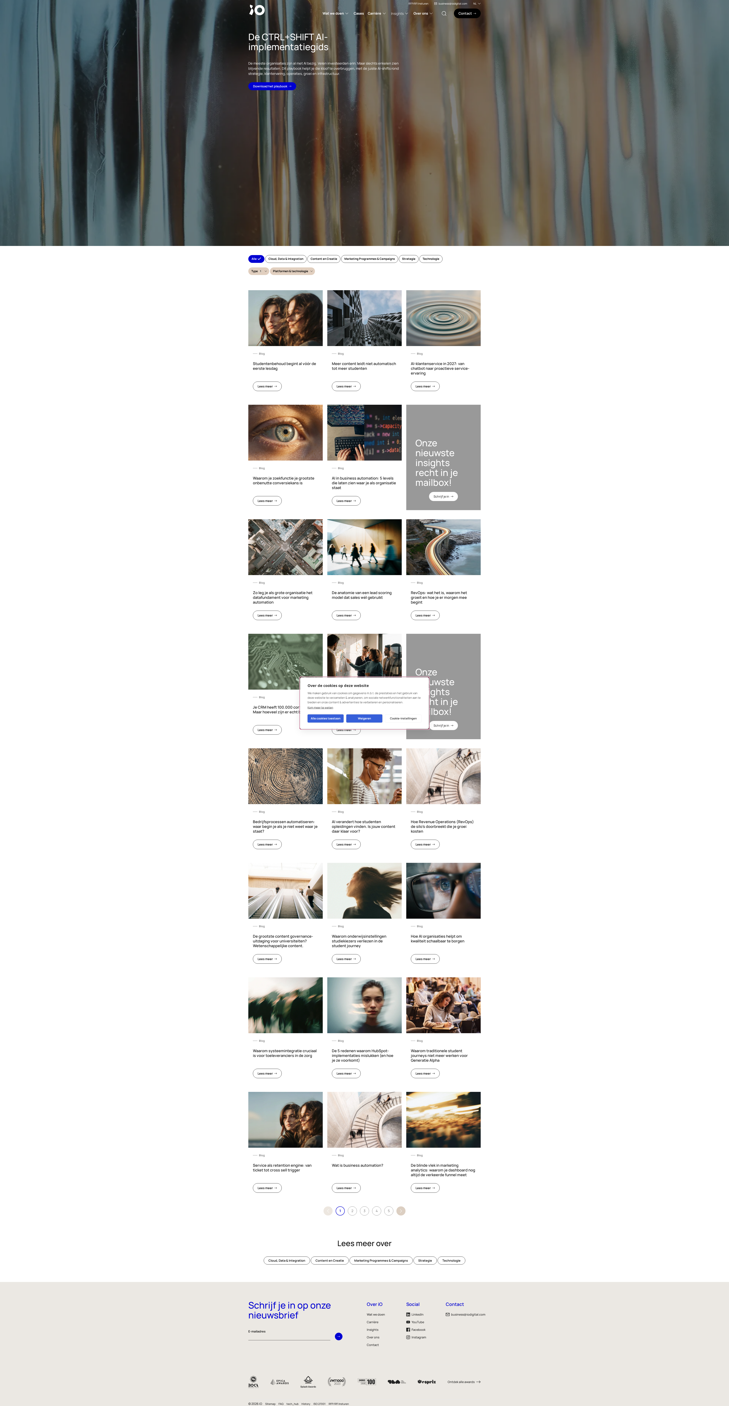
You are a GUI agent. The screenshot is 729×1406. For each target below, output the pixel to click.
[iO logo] (257, 10)
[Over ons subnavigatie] (431, 13)
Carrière (374, 13)
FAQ (281, 1404)
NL (475, 3)
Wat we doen (333, 13)
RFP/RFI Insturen (418, 3)
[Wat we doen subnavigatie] (347, 13)
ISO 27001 (319, 1404)
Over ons (420, 13)
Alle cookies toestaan (325, 718)
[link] (285, 343)
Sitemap (270, 1404)
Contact (373, 1345)
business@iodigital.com (453, 3)
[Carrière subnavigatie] (384, 13)
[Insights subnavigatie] (407, 13)
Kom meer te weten (320, 707)
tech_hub (292, 1404)
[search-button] (444, 13)
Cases (359, 13)
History (305, 1404)
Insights (397, 13)
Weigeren (364, 718)
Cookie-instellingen (403, 718)
